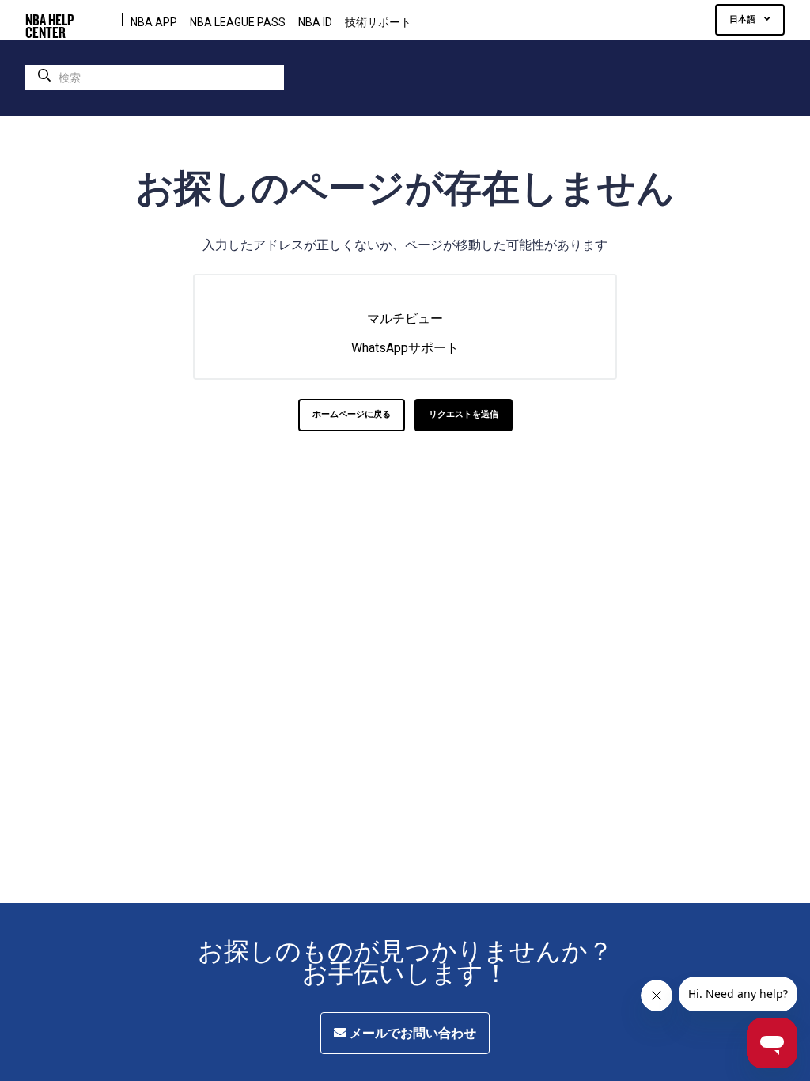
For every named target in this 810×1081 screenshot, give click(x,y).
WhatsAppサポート (405, 347)
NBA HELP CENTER (49, 19)
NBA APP (154, 22)
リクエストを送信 (463, 414)
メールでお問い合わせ (411, 1033)
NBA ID (315, 22)
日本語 (743, 19)
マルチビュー (405, 318)
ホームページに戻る (351, 414)
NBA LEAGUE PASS (238, 22)
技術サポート (378, 22)
